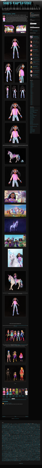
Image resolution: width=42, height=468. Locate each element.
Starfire (10, 455)
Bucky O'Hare (3, 429)
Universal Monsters (33, 458)
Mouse (12, 447)
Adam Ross (20, 424)
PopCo (2, 450)
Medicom (22, 445)
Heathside (25, 438)
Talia (3, 456)
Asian (27, 426)
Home (15, 416)
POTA (5, 450)
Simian (17, 453)
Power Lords (12, 450)
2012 (31, 104)
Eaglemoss (28, 432)
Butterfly (10, 429)
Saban (8, 452)
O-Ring (13, 448)
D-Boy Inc (33, 430)
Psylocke (23, 450)
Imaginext (5, 439)
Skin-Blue (21, 453)
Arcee (5, 426)
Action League (9, 424)
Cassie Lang (33, 429)
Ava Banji (19, 325)
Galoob (8, 436)
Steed (23, 399)
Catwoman (37, 429)
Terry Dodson (21, 456)
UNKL (36, 458)
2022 (31, 95)
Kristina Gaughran (28, 442)
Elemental (10, 399)
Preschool (18, 450)
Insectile (32, 439)
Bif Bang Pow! (33, 427)
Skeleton (19, 453)
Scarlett (25, 452)
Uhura (24, 458)
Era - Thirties (26, 433)
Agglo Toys (30, 424)
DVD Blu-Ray (21, 432)
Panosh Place (39, 448)
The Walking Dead (35, 456)
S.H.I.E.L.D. (6, 452)
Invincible (35, 439)
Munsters (26, 447)
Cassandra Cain (29, 429)
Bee (22, 427)
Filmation (19, 435)
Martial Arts (24, 444)
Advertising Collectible (27, 424)
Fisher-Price (27, 435)
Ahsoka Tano (33, 424)
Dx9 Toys (23, 432)
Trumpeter (17, 458)
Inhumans (30, 439)
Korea (18, 442)
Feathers (31, 434)
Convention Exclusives (15, 430)
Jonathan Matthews (3, 441)
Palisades (35, 448)
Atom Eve (35, 426)
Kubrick (31, 442)
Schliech (36, 452)
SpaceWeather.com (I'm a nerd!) (33, 126)
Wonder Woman (6, 460)
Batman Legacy (9, 427)
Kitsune (5, 442)
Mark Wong (21, 444)
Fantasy (23, 434)
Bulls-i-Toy (5, 429)
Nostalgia (5, 448)
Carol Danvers (25, 429)
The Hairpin (31, 127)
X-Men (26, 460)
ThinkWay (39, 456)
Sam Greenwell (15, 452)
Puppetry (26, 450)
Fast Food (26, 434)
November (32, 84)
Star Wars (8, 455)
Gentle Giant (25, 436)
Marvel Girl (33, 444)
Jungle (27, 441)
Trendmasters (6, 458)
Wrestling (14, 460)
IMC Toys (8, 439)
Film (16, 435)
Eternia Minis (32, 433)
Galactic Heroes (5, 436)
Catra (34, 429)
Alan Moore (39, 424)
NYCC (9, 448)
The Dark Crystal (24, 456)
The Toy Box (31, 128)
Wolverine (38, 459)
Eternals (29, 433)
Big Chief (38, 427)
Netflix (18, 399)
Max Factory (11, 445)
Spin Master (22, 399)
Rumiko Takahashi (3, 452)
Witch (33, 459)
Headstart (20, 438)
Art (16, 426)
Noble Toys (3, 448)
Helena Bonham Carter (28, 438)
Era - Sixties (23, 433)
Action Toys (12, 424)
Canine (14, 429)
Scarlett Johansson (29, 452)
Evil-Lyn (38, 433)
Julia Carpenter (19, 441)
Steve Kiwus (27, 455)
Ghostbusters (34, 436)
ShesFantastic (32, 13)
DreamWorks (12, 432)
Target (5, 456)
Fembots (8, 435)
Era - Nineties (16, 433)
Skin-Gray (24, 453)
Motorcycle (5, 447)
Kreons (25, 442)
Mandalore (9, 444)
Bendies (26, 427)
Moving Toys (18, 447)
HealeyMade (23, 438)
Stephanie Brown (23, 455)
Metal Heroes (39, 445)
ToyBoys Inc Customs (32, 131)
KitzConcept (10, 442)
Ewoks (2, 434)
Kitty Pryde (8, 442)
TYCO (23, 458)
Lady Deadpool (37, 442)
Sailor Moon (12, 452)
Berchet (28, 427)
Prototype (21, 450)
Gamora (17, 436)
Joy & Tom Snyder (10, 441)
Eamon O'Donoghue (31, 432)
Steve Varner (29, 455)
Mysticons (32, 447)
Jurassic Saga (34, 441)
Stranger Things (38, 455)
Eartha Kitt (35, 432)
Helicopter (31, 438)
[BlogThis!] (12, 398)
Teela (9, 456)
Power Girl (9, 450)
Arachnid (3, 426)
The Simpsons (28, 456)
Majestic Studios (3, 444)
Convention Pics (19, 430)
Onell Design (19, 448)
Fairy (10, 434)
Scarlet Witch (22, 452)
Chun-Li (3, 430)
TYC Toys (21, 458)
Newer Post (4, 416)
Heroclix (36, 438)
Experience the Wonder (32, 117)
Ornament (21, 448)
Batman (3, 427)
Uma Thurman (29, 458)
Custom (30, 430)
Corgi (22, 430)
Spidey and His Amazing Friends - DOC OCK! (35, 49)
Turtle (19, 458)
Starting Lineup (13, 455)
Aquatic (36, 425)
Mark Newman (18, 444)
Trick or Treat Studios (9, 458)
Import (10, 439)
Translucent (3, 458)
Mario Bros (15, 444)
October (31, 85)
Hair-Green (21, 437)
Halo (39, 437)
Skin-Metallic (30, 453)
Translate (35, 24)
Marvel (26, 444)
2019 (31, 98)
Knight (12, 442)
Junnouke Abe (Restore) (30, 441)
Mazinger (13, 445)
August (31, 87)
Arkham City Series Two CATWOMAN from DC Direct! (36, 36)
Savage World (19, 452)
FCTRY (28, 434)
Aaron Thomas (3, 424)
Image (3, 439)
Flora (39, 435)
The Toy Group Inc (31, 456)
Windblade (30, 459)
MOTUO (10, 447)
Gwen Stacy (12, 437)
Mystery (30, 447)
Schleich (34, 452)
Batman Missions (13, 427)
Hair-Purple (26, 437)
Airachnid (36, 424)
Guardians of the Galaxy (4, 437)
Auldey (37, 426)
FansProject (18, 434)
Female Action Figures (13, 399)
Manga (11, 444)
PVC (28, 450)
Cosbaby (24, 430)
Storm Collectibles (34, 455)
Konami (16, 442)
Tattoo (7, 456)
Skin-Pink (36, 453)
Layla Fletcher (25, 325)
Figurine (14, 435)
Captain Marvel (19, 429)
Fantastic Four (20, 434)
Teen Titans (12, 456)
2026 (31, 81)
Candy (12, 429)
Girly (15, 399)
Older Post (27, 416)
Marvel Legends (37, 444)
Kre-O (23, 442)
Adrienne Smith (23, 424)
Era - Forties (12, 433)
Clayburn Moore (6, 430)
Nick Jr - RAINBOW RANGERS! (36, 70)
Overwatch (31, 448)
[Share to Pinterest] (14, 398)
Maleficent (6, 444)
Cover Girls (26, 430)
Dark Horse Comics (38, 430)
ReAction (36, 450)
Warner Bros (13, 459)
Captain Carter (17, 429)
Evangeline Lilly (35, 433)
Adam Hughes (18, 424)
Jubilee (16, 441)
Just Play (37, 441)
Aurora (39, 426)
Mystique (35, 447)
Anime (8, 425)
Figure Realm (31, 118)
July (31, 88)
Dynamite (25, 432)
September (32, 86)
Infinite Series (27, 439)
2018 (31, 99)
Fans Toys (15, 434)
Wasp (15, 459)
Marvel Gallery (30, 444)
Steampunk (18, 455)
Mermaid (36, 445)
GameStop (14, 436)
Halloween (37, 437)
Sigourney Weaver (7, 453)
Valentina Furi (17, 325)
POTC (7, 450)
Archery (10, 426)
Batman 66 (6, 427)
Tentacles (18, 456)
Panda (36, 448)
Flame (30, 435)
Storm (31, 455)
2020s (4, 399)
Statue (15, 455)
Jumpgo (25, 441)
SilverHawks (14, 453)
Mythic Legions (37, 447)
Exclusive (7, 434)
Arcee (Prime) (8, 426)
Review (19, 399)
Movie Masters (15, 447)
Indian (17, 439)
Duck (14, 432)
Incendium (15, 439)
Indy (24, 439)
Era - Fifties (10, 433)
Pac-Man (33, 448)
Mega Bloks (32, 445)
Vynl (2, 459)
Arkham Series (13, 426)
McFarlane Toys (16, 445)
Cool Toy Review (32, 114)
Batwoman (20, 427)
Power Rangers (14, 450)
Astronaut (30, 426)
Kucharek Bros (34, 442)
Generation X (22, 436)
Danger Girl (35, 430)
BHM (8, 399)
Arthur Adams (25, 426)
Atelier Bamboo (33, 426)
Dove (3, 432)
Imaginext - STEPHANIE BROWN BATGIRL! (35, 66)
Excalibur (4, 434)
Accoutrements (6, 424)
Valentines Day (38, 458)
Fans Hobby (13, 434)
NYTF (11, 448)
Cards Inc (23, 429)
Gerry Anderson (31, 436)
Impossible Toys (13, 439)
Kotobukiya (21, 442)
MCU (19, 445)
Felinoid (33, 434)
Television (25, 399)
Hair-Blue (18, 437)
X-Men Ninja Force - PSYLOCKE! (35, 45)
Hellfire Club (34, 438)
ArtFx (22, 426)
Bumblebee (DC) (8, 429)
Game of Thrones (11, 436)
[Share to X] (13, 398)
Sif (4, 453)
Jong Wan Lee (7, 441)
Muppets (28, 447)
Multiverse (23, 447)
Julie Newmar (22, 441)
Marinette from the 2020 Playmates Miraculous (21, 344)
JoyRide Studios (14, 441)
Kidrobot (3, 442)
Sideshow (3, 453)
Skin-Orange (33, 453)
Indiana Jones (20, 439)
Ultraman (26, 458)
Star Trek (5, 455)
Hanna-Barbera (8, 438)
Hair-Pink (23, 437)
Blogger (22, 463)
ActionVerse (15, 424)
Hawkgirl (18, 438)
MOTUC (8, 447)
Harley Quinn (11, 438)
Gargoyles (20, 436)
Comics (10, 430)
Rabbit (30, 450)
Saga (10, 452)
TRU (15, 458)
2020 (31, 97)
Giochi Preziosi (38, 436)
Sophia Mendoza (22, 325)
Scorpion (38, 452)
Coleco (8, 430)
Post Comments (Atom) (16, 418)
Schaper (32, 452)
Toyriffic (31, 132)
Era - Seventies (19, 433)
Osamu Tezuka (24, 448)
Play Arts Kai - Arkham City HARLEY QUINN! (35, 74)
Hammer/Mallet (4, 438)
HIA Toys (39, 438)
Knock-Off (14, 442)
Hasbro (15, 438)
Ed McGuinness (38, 432)
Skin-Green (27, 453)
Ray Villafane (33, 450)
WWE (16, 460)
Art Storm (20, 426)
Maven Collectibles (8, 445)
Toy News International (32, 130)
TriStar (12, 458)
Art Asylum (18, 426)
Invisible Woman (37, 439)
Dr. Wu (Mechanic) (6, 432)
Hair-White (32, 437)
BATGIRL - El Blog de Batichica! (33, 112)
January (31, 93)
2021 (31, 96)
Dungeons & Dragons (17, 432)
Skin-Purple (39, 453)
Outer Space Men (27, 448)
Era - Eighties (5, 433)
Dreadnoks (9, 432)
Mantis (13, 444)
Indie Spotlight (22, 439)
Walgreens (7, 459)
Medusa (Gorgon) (25, 445)
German (28, 436)
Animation (6, 399)
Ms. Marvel (20, 447)
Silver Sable (12, 453)
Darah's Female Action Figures (33, 115)
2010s (26, 423)
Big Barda (36, 427)
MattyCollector (4, 445)
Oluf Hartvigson (16, 448)
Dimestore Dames (32, 116)
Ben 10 (24, 427)
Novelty (7, 448)
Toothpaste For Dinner (32, 129)
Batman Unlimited (17, 427)
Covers (28, 430)
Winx (32, 459)
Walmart (10, 459)
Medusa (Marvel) (28, 445)
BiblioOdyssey (31, 113)
